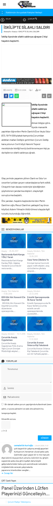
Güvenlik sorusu (8, 419)
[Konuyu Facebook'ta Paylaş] (6, 96)
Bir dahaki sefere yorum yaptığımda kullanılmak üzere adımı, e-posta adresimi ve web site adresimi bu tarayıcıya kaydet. (26, 408)
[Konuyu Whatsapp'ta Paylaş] (16, 96)
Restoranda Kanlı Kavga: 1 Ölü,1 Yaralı (13, 255)
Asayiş (14, 31)
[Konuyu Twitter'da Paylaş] (11, 96)
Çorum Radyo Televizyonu (19, 502)
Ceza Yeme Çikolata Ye (38, 259)
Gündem (36, 251)
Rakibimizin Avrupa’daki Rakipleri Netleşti (24, 12)
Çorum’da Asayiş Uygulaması (9, 338)
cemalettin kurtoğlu (23, 445)
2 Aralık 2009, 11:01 (41, 445)
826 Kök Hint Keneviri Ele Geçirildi (13, 298)
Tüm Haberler (13, 291)
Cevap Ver (8, 473)
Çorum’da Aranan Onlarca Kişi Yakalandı (37, 343)
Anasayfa (7, 31)
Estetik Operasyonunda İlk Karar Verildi (38, 298)
